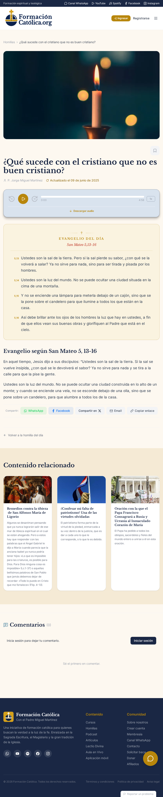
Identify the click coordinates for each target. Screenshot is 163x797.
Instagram (154, 3)
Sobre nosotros (137, 722)
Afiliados (133, 764)
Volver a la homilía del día (25, 435)
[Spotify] (27, 753)
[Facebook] (38, 753)
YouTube (100, 3)
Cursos (90, 722)
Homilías (9, 42)
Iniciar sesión (143, 640)
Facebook (134, 3)
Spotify (117, 3)
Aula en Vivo (94, 752)
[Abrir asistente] (150, 758)
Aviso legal (153, 781)
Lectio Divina (95, 746)
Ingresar (123, 18)
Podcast (91, 734)
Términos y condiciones (100, 781)
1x (151, 198)
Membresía (134, 734)
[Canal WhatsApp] (7, 753)
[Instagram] (48, 753)
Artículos (92, 740)
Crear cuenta (136, 728)
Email (118, 410)
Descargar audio (83, 210)
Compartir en (88, 410)
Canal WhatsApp (78, 3)
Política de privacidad (130, 781)
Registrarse (141, 18)
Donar (131, 758)
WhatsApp (35, 410)
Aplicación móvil (97, 758)
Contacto (133, 746)
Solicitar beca (136, 752)
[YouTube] (17, 753)
